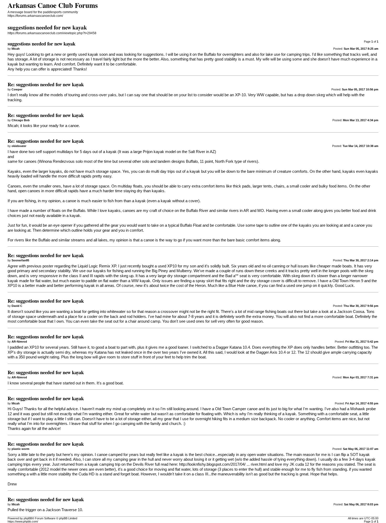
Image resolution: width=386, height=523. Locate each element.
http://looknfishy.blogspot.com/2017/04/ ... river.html (223, 464)
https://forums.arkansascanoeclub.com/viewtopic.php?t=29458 (52, 33)
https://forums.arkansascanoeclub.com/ (35, 16)
